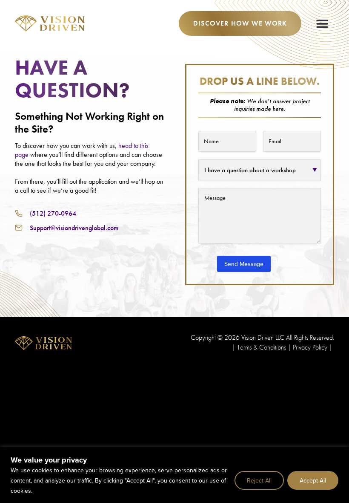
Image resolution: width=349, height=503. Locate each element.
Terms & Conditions (261, 347)
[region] (174, 475)
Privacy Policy (310, 347)
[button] (322, 23)
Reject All (259, 480)
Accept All (313, 480)
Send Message (243, 264)
